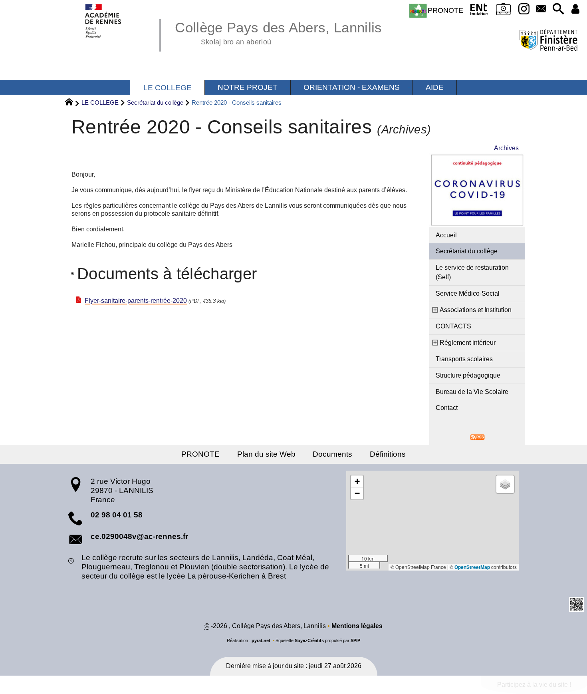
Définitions (388, 454)
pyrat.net (261, 640)
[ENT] (479, 11)
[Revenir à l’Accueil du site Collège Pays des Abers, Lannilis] (103, 21)
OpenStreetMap (472, 567)
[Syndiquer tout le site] (477, 436)
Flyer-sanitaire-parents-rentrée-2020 (136, 300)
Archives (506, 148)
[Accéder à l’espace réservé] (575, 9)
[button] (558, 9)
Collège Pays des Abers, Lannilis (278, 32)
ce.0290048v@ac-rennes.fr (139, 536)
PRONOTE (445, 10)
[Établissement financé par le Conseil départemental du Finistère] (548, 41)
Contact (447, 407)
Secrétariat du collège (155, 102)
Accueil (446, 235)
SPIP (355, 640)
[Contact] (540, 9)
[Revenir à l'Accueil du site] (72, 103)
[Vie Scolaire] (504, 11)
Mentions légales (357, 625)
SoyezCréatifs (309, 640)
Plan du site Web (266, 454)
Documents (332, 454)
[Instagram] (524, 9)
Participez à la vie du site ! (534, 684)
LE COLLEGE (100, 102)
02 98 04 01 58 (117, 515)
